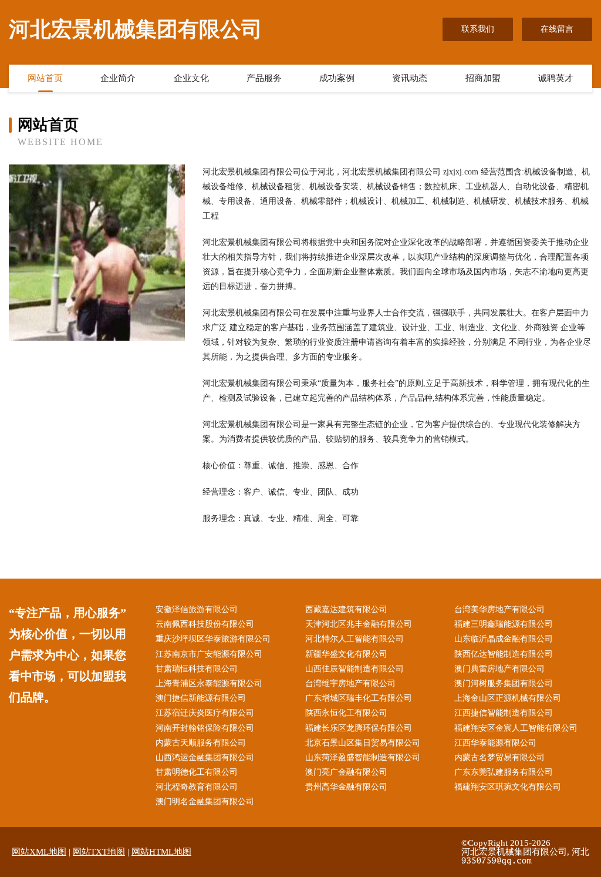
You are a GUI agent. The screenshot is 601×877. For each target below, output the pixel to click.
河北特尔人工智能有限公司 (354, 638)
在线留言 (557, 29)
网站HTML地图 (161, 851)
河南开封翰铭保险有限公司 (205, 728)
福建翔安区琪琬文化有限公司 (507, 786)
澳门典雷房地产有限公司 (499, 668)
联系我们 (477, 29)
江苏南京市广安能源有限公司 (209, 654)
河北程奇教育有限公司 (197, 786)
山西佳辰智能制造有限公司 (354, 668)
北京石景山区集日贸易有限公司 (362, 742)
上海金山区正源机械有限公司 (507, 698)
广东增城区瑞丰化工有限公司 (358, 698)
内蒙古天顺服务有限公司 (201, 742)
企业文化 (191, 78)
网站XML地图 (39, 851)
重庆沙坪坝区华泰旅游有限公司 (213, 638)
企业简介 (118, 78)
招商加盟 (483, 78)
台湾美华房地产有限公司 (499, 609)
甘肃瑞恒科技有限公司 (197, 668)
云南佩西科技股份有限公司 (205, 624)
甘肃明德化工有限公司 (197, 772)
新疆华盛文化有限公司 (346, 654)
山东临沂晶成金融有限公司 (503, 638)
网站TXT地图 (99, 851)
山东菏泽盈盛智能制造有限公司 (362, 757)
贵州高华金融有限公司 (346, 786)
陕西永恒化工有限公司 (346, 712)
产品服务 (264, 78)
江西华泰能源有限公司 (495, 742)
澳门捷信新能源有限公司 (201, 698)
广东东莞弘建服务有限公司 (503, 772)
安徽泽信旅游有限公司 (197, 609)
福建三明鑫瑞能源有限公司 (503, 624)
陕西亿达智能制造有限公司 (503, 654)
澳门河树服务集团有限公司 (503, 683)
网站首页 (45, 78)
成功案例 (336, 78)
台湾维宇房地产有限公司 (350, 683)
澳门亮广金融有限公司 (346, 772)
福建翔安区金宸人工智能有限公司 (516, 728)
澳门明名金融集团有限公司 (205, 801)
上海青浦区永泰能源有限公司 (209, 683)
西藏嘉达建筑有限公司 (346, 609)
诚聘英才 (555, 78)
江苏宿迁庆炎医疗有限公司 (205, 712)
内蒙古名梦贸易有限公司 (499, 757)
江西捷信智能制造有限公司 (503, 712)
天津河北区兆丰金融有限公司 (358, 624)
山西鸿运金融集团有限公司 (205, 757)
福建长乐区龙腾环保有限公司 (358, 728)
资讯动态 (409, 78)
